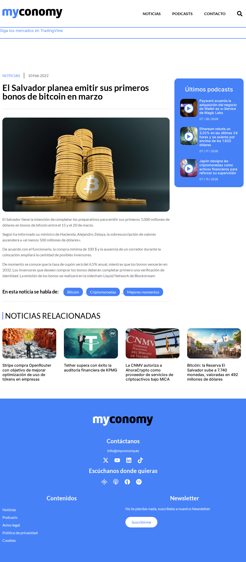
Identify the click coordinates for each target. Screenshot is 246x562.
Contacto (215, 13)
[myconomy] (32, 13)
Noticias (152, 13)
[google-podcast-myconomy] (104, 481)
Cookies (9, 540)
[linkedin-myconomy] (129, 460)
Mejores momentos (143, 292)
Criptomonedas (103, 292)
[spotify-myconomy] (139, 481)
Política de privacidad (20, 532)
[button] (239, 13)
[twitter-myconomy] (106, 460)
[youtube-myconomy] (117, 460)
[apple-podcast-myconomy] (116, 481)
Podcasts (182, 13)
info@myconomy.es (123, 450)
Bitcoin (73, 292)
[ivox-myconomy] (127, 481)
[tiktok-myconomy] (140, 460)
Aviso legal (11, 525)
